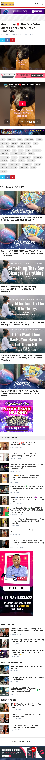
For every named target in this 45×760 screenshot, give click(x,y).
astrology (29, 140)
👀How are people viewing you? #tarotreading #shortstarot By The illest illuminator (27, 640)
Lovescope (36, 150)
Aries (20, 140)
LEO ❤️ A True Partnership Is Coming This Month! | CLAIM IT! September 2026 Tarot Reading (25, 706)
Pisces (14, 157)
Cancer (39, 140)
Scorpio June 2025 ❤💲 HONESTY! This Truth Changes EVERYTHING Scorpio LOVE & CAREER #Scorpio (27, 488)
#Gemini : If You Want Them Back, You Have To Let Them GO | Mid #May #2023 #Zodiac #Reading (21, 357)
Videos (10, 18)
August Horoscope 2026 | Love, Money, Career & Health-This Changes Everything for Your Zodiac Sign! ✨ (27, 652)
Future (20, 147)
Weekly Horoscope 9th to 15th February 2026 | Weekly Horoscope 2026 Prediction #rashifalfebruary (26, 467)
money (31, 154)
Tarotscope (27, 164)
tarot (3, 164)
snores (21, 161)
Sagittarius (37, 157)
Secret (13, 161)
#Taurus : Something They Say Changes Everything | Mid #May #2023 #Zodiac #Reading (19, 289)
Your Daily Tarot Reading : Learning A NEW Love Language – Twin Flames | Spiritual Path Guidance (26, 630)
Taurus (37, 164)
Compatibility (25, 143)
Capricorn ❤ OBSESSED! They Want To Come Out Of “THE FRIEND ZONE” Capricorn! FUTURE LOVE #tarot (22, 253)
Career (14, 143)
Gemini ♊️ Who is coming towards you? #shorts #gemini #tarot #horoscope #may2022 (24, 477)
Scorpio (4, 161)
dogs (35, 143)
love (27, 150)
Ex (2, 147)
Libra (20, 150)
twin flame (23, 167)
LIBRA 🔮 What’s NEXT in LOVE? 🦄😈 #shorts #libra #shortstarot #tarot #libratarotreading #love (27, 499)
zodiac (4, 171)
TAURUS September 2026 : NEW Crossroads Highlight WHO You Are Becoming (26, 726)
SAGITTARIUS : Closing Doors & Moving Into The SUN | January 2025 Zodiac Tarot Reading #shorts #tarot (27, 543)
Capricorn (5, 143)
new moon (5, 157)
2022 (3, 140)
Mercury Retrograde (18, 154)
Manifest (4, 154)
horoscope (5, 150)
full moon (10, 147)
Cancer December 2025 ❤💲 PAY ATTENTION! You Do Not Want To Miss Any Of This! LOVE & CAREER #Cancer (26, 510)
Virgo (33, 167)
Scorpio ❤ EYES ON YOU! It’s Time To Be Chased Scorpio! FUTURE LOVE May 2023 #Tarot (19, 393)
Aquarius (11, 140)
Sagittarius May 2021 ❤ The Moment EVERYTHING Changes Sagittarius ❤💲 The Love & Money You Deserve (26, 690)
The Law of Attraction (9, 167)
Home (4, 18)
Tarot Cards (4, 35)
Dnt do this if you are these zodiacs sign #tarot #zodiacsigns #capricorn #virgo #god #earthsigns (27, 521)
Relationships (25, 157)
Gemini (29, 147)
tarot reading (14, 164)
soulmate (31, 161)
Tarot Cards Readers (25, 741)
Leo (14, 150)
